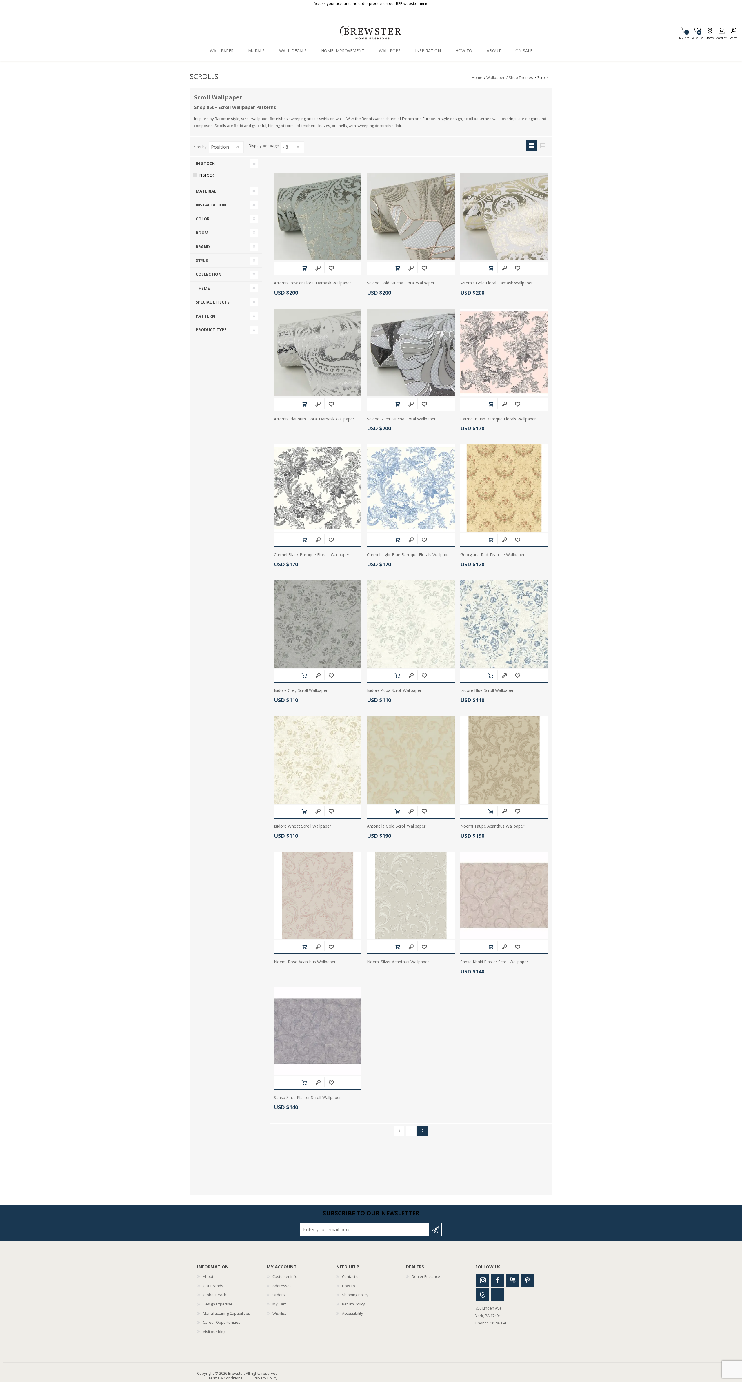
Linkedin (497, 1294)
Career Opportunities (221, 1322)
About (208, 1276)
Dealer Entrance (426, 1276)
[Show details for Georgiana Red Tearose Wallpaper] (504, 488)
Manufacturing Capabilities (226, 1313)
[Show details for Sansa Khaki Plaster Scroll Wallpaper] (504, 895)
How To (348, 1285)
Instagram (482, 1280)
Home (477, 77)
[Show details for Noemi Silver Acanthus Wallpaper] (410, 895)
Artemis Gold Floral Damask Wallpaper (496, 283)
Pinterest (527, 1280)
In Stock (206, 175)
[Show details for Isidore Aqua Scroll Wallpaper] (410, 624)
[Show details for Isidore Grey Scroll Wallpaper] (317, 624)
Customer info (284, 1276)
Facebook (497, 1280)
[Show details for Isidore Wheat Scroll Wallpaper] (317, 760)
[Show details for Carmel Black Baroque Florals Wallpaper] (317, 488)
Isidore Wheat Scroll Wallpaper (302, 826)
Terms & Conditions (225, 1378)
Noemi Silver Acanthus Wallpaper (398, 962)
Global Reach (214, 1294)
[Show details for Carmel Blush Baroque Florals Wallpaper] (504, 352)
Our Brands (213, 1285)
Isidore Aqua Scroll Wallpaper (394, 690)
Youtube (512, 1280)
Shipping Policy (355, 1294)
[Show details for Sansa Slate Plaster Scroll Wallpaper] (317, 1031)
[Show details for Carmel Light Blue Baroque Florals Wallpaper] (410, 488)
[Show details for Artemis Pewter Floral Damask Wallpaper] (317, 216)
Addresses (282, 1285)
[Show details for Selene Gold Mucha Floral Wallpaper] (410, 216)
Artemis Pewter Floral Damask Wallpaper (312, 283)
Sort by (200, 146)
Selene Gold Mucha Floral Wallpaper (400, 283)
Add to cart (304, 268)
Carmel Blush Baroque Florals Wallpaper (498, 419)
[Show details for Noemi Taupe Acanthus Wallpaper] (504, 760)
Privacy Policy (265, 1378)
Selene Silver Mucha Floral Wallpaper (401, 419)
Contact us (351, 1276)
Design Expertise (217, 1304)
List (542, 145)
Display (255, 146)
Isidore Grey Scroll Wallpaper (301, 690)
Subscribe (435, 1229)
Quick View (318, 268)
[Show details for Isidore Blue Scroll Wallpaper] (504, 624)
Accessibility (352, 1313)
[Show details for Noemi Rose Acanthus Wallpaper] (317, 895)
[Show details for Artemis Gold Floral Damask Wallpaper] (504, 216)
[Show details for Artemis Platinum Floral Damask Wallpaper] (317, 352)
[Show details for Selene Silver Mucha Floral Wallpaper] (410, 352)
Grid (531, 145)
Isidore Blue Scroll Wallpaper (487, 690)
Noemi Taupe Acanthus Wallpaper (492, 826)
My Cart (279, 1304)
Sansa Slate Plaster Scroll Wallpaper (307, 1097)
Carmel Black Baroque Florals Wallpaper (311, 554)
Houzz (482, 1294)
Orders (278, 1294)
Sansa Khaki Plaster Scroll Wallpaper (494, 962)
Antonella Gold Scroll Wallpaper (396, 826)
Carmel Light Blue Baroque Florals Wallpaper (409, 554)
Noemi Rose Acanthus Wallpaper (305, 962)
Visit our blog (214, 1331)
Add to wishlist (331, 268)
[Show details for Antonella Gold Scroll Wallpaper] (410, 760)
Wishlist (279, 1313)
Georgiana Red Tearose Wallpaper (492, 554)
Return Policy (353, 1304)
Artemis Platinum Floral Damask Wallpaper (314, 419)
